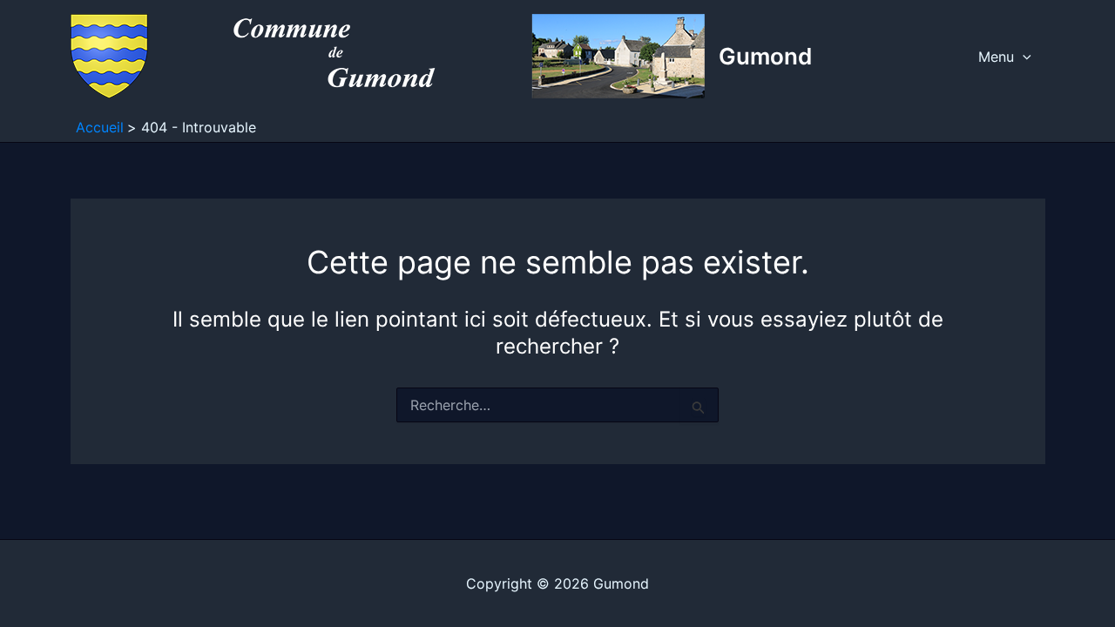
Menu (996, 56)
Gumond (765, 56)
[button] (1022, 56)
